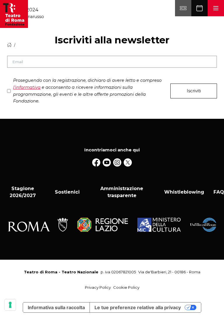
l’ (27, 87)
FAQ (219, 192)
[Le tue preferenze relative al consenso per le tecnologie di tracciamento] (10, 304)
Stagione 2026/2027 (23, 192)
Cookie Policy (126, 287)
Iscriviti (194, 90)
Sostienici (67, 192)
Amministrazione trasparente (121, 192)
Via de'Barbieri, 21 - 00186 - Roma (169, 272)
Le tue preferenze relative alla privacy (137, 307)
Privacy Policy (98, 287)
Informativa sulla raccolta (56, 307)
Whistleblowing (184, 192)
